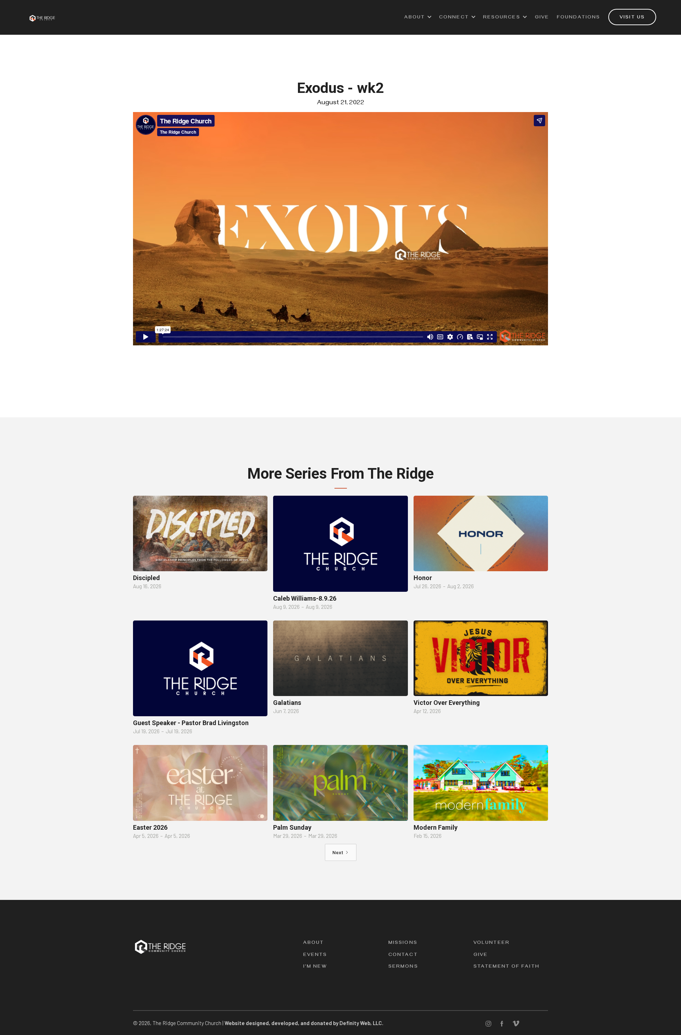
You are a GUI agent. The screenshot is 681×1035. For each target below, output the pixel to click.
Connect (454, 18)
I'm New (315, 967)
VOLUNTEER (492, 943)
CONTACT (403, 955)
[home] (42, 14)
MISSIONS (402, 943)
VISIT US (632, 18)
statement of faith (506, 967)
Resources (501, 18)
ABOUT (414, 18)
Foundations (578, 18)
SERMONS (403, 967)
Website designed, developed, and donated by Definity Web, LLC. (304, 1023)
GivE (542, 18)
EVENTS (315, 955)
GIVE (481, 955)
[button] (418, 20)
